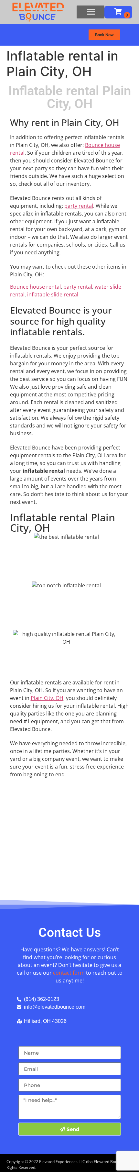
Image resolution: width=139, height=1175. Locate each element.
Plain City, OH (47, 698)
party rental (78, 205)
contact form (69, 972)
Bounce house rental (35, 286)
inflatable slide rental (52, 294)
